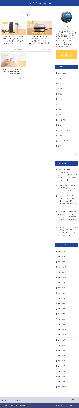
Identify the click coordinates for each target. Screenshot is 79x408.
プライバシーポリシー (11, 405)
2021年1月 (62, 262)
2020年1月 (62, 324)
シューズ (61, 104)
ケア (59, 146)
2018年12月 (62, 387)
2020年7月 (62, 293)
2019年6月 (62, 355)
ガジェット (62, 115)
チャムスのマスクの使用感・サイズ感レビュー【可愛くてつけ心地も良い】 (67, 188)
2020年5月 (62, 303)
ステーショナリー (64, 130)
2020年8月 (62, 288)
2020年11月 (62, 272)
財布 (59, 83)
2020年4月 (62, 309)
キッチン (61, 135)
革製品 (60, 78)
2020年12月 (62, 267)
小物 (59, 109)
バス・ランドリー (64, 141)
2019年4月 (62, 366)
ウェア (60, 99)
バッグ (60, 89)
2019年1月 (62, 382)
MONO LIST (62, 73)
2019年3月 (62, 371)
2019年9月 (62, 340)
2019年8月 (62, 345)
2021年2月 (62, 257)
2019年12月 (62, 329)
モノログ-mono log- (39, 3)
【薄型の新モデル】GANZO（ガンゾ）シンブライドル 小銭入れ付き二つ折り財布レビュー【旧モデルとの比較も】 (67, 175)
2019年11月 (62, 335)
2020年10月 (62, 277)
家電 (59, 125)
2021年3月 (62, 251)
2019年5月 (62, 361)
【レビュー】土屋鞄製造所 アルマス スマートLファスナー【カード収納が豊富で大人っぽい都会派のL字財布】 (67, 217)
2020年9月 (62, 283)
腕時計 (60, 94)
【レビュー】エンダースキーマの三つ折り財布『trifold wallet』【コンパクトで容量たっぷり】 (67, 231)
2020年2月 (62, 319)
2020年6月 (62, 298)
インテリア (62, 120)
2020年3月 (62, 314)
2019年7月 (62, 350)
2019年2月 (62, 376)
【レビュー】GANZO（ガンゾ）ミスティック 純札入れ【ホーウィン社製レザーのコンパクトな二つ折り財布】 (67, 201)
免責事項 (22, 405)
